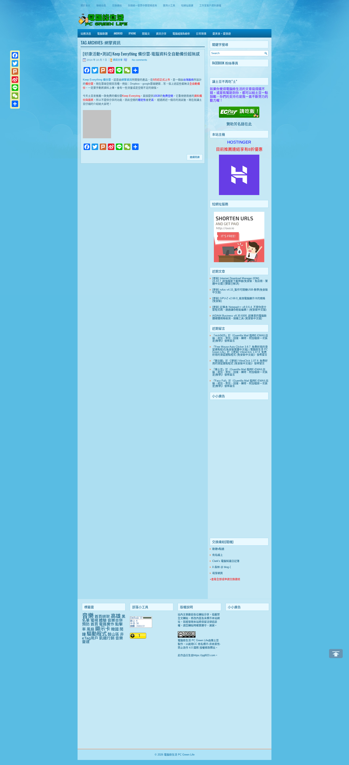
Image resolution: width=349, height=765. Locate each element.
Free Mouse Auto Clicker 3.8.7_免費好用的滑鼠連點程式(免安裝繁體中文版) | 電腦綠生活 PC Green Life (240, 349)
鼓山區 (113, 634)
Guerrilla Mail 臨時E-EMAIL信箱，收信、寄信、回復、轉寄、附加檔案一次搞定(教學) (240, 338)
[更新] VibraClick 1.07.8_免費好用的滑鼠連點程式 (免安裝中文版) (239, 353)
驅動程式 (97, 634)
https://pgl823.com (204, 655)
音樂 (88, 615)
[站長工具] (141, 626)
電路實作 (106, 624)
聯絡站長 (101, 5)
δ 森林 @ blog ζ (221, 567)
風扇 (90, 629)
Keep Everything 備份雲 (97, 79)
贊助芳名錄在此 (239, 124)
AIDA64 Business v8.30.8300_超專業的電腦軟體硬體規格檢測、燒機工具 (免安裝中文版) (239, 317)
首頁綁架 (102, 616)
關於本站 (85, 5)
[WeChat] (15, 96)
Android (118, 33)
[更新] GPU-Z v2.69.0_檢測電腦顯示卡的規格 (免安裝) (238, 299)
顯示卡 (102, 629)
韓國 (115, 629)
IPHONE (132, 33)
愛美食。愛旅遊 (221, 33)
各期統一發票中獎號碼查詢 (142, 5)
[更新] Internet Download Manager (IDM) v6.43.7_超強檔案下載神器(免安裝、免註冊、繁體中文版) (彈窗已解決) (240, 281)
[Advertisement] (239, 469)
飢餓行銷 (107, 638)
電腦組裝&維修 (181, 33)
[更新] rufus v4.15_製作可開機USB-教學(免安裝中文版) (240, 291)
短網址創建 (187, 5)
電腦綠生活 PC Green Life (179, 754)
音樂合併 (115, 620)
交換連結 (117, 5)
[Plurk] (15, 71)
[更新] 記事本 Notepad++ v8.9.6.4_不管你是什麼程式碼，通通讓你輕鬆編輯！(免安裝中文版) (239, 308)
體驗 (103, 620)
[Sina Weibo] (15, 80)
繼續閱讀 (195, 157)
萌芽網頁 (217, 573)
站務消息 (86, 33)
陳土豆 (219, 369)
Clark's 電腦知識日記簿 (225, 560)
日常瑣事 (201, 33)
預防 (86, 624)
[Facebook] (15, 55)
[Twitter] (15, 63)
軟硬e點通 (218, 548)
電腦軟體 (102, 33)
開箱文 (146, 33)
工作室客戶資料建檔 (210, 5)
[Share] (15, 104)
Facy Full (220, 380)
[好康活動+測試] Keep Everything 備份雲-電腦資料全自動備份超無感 (141, 54)
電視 (94, 620)
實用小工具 (169, 5)
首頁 (94, 624)
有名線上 (217, 554)
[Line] (15, 88)
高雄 (116, 616)
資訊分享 (161, 33)
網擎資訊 (126, 79)
